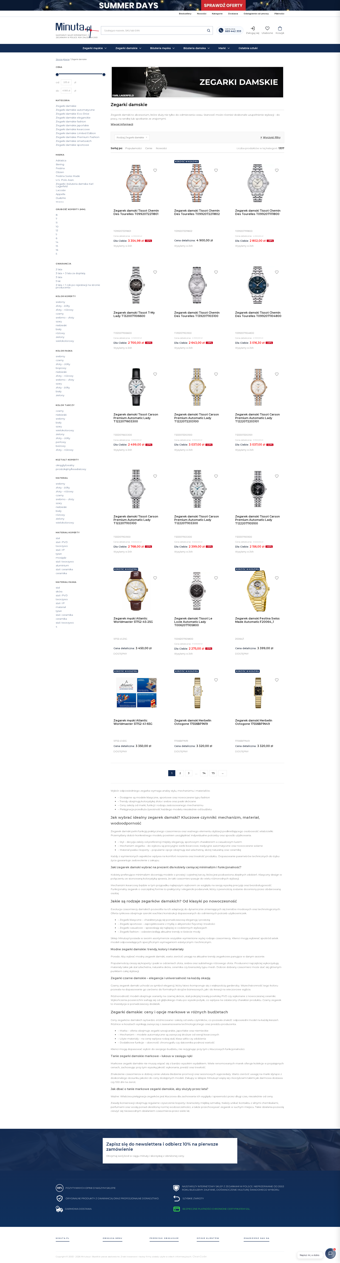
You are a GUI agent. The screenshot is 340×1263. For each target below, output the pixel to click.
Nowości (201, 13)
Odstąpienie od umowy (256, 13)
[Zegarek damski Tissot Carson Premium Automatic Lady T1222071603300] (137, 387)
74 (204, 773)
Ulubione (267, 33)
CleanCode (199, 1256)
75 (213, 773)
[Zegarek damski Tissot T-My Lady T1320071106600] (137, 285)
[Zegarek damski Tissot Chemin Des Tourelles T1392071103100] (197, 285)
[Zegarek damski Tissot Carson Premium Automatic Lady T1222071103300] (197, 489)
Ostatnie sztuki (248, 48)
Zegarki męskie (93, 48)
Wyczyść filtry (270, 137)
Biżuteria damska (194, 48)
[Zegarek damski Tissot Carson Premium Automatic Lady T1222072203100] (197, 387)
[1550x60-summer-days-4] (170, 5)
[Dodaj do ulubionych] (155, 170)
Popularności (133, 148)
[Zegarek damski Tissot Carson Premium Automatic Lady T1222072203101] (258, 387)
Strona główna (62, 59)
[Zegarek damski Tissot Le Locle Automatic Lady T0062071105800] (197, 591)
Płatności (279, 13)
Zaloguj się (252, 33)
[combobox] (157, 30)
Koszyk (280, 33)
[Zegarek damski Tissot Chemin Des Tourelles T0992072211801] (137, 183)
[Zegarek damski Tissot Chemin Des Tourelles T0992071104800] (258, 285)
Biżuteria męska (160, 48)
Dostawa (233, 13)
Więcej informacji (122, 124)
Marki (222, 48)
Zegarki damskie (126, 48)
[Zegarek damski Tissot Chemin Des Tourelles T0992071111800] (258, 183)
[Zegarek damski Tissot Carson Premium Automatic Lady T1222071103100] (137, 489)
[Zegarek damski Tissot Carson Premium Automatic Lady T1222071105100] (258, 489)
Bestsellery (185, 13)
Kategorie (217, 13)
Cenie (148, 148)
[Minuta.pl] (76, 28)
